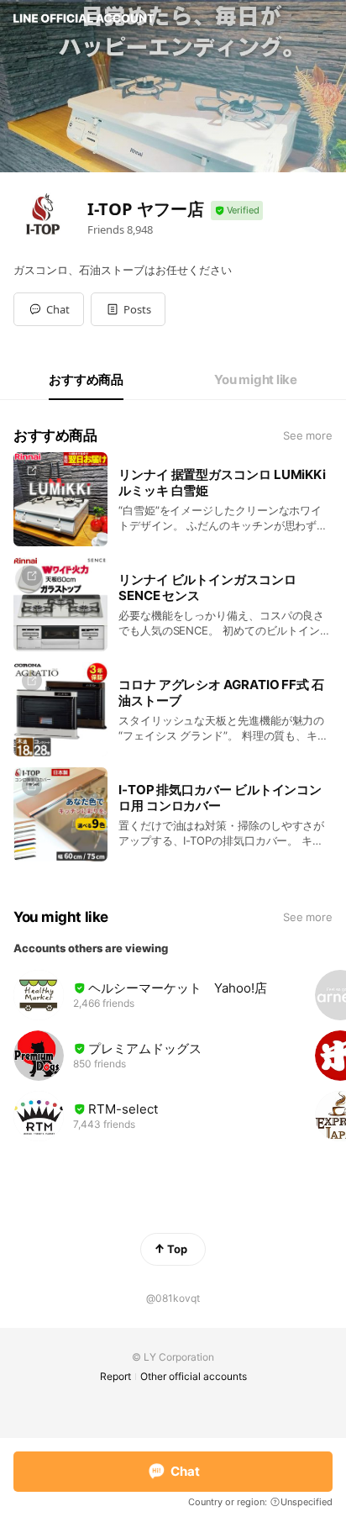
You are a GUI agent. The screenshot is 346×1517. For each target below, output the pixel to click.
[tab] (86, 380)
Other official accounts (193, 1376)
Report (115, 1376)
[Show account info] (237, 210)
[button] (128, 309)
